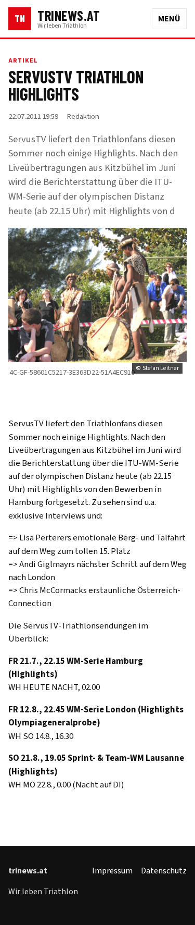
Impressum (112, 871)
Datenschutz (164, 871)
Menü (169, 18)
